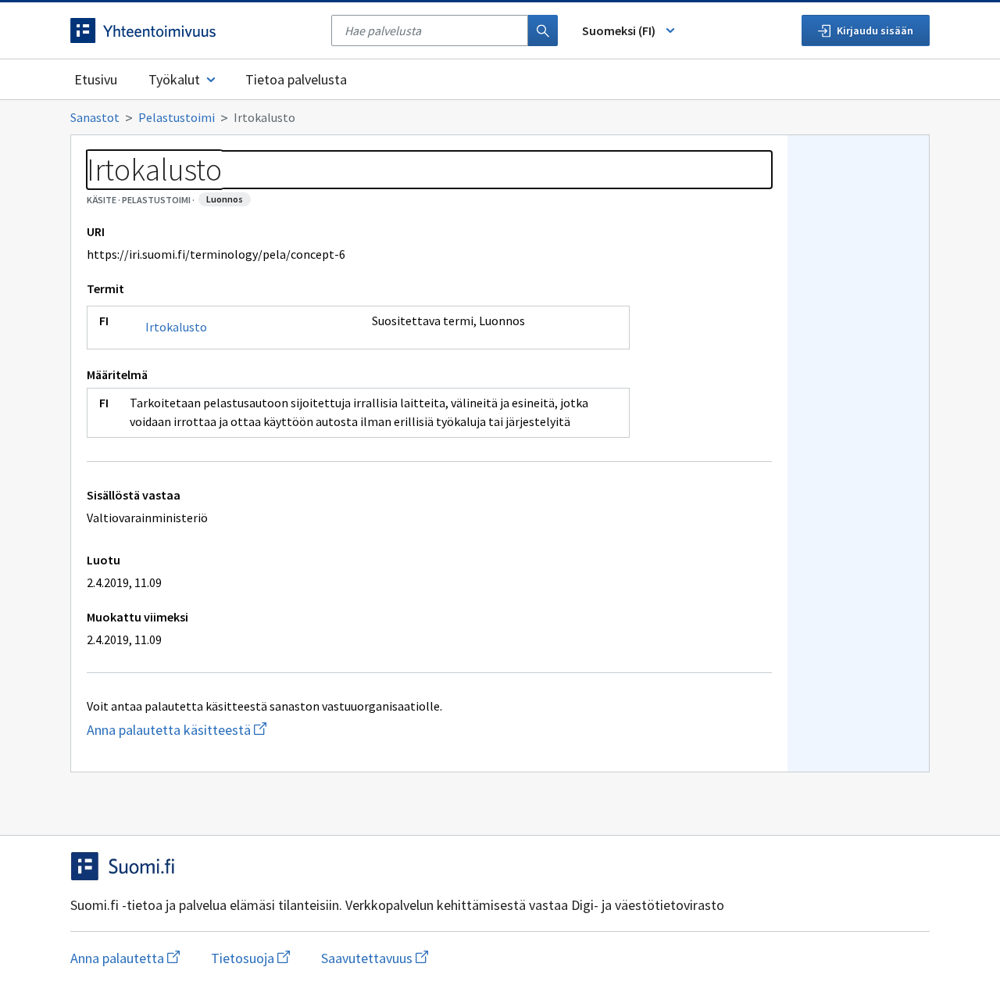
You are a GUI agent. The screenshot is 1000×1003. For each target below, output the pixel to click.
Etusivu (95, 79)
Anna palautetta (125, 958)
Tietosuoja (250, 958)
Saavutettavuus (374, 958)
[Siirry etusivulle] (193, 30)
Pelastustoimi (176, 117)
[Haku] (543, 30)
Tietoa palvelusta (296, 79)
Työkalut (174, 79)
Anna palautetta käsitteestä (239, 729)
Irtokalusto (176, 327)
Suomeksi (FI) (618, 30)
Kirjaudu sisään (875, 30)
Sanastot (95, 117)
